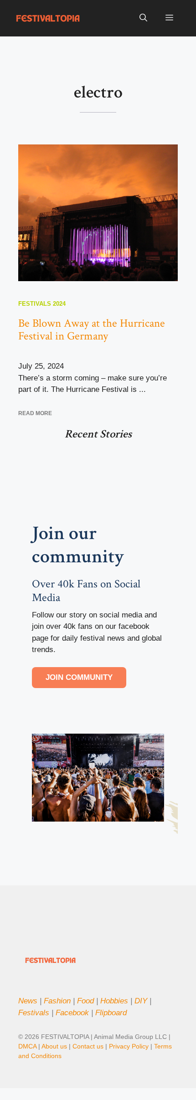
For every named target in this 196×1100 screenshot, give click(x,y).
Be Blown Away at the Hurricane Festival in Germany (91, 330)
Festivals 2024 (42, 303)
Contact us (87, 1046)
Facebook (72, 1012)
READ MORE (35, 413)
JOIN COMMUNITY (79, 677)
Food (85, 1001)
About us (54, 1046)
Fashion (57, 1001)
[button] (143, 18)
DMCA (27, 1046)
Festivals (33, 1012)
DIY (140, 1001)
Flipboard (111, 1012)
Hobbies (114, 1001)
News (27, 1001)
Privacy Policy (129, 1046)
